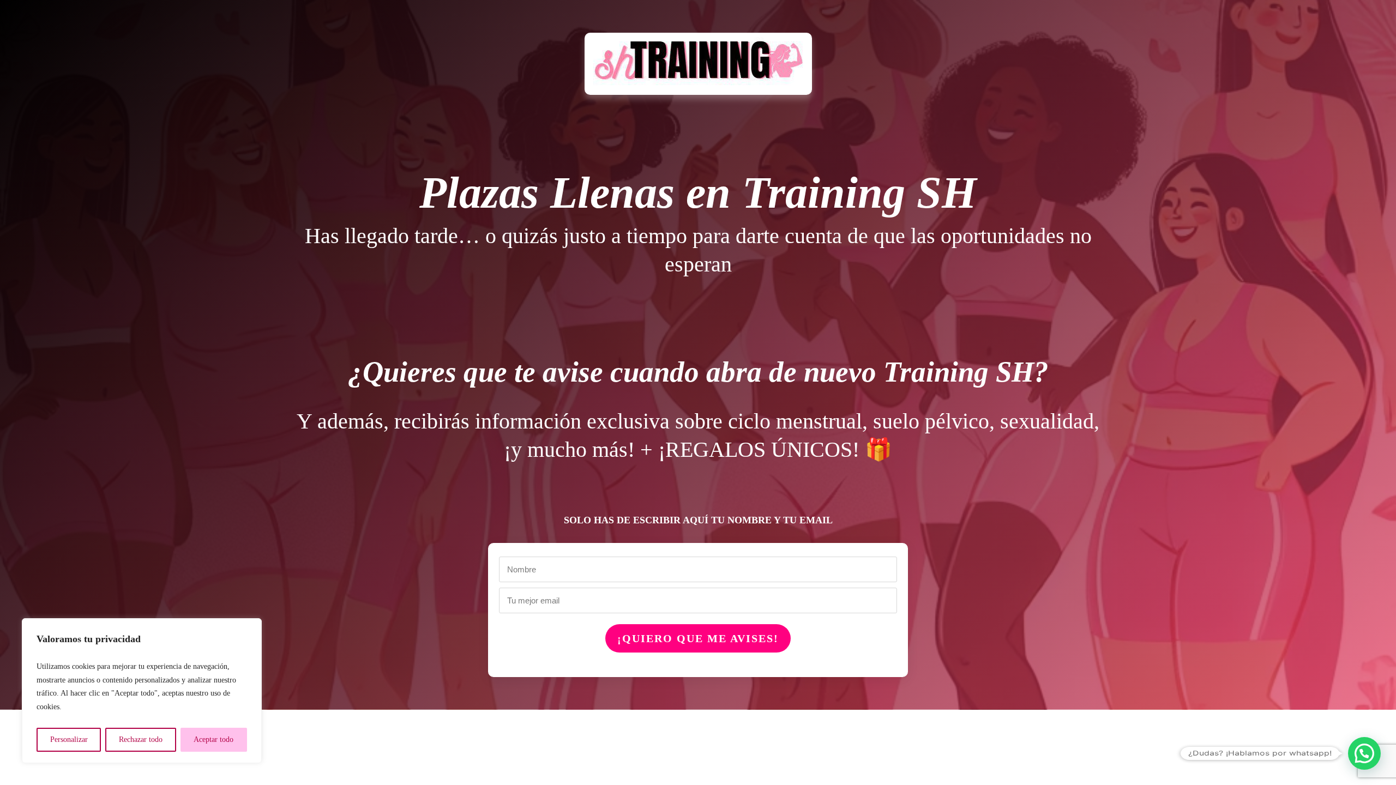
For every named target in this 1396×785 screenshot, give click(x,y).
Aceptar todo (213, 739)
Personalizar (69, 739)
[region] (142, 690)
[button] (1364, 753)
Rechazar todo (141, 739)
